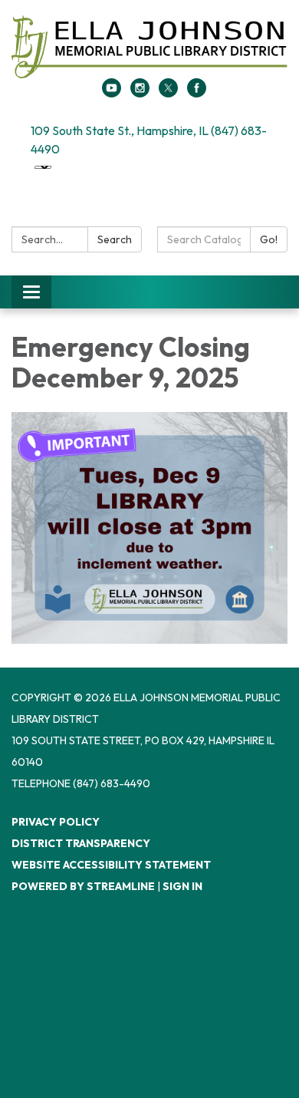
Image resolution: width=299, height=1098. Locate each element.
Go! (269, 239)
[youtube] (111, 93)
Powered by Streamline (83, 886)
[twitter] (168, 93)
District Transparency (81, 843)
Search (114, 239)
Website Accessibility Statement (111, 865)
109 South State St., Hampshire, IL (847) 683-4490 (149, 140)
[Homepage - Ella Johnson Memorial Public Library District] (150, 46)
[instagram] (140, 93)
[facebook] (196, 93)
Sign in (182, 886)
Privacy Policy (56, 822)
